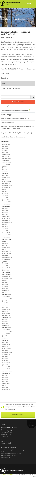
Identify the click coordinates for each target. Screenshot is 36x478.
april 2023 (5, 212)
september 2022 (7, 222)
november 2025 (6, 158)
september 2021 (7, 239)
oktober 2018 (6, 297)
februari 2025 (6, 177)
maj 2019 (5, 284)
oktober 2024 (6, 183)
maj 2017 (5, 319)
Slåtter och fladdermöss (7, 122)
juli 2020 (4, 262)
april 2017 (5, 321)
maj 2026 (5, 148)
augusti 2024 (6, 187)
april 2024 (5, 196)
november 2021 (6, 235)
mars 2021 (5, 245)
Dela (3, 83)
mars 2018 (5, 307)
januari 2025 (5, 179)
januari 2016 (5, 346)
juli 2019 (4, 280)
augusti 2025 (6, 165)
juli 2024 (4, 189)
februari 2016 (6, 344)
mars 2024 (5, 198)
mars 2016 (5, 342)
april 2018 (5, 305)
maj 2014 (5, 377)
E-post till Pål (4, 436)
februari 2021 (6, 247)
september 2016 (7, 332)
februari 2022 (6, 233)
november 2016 (6, 327)
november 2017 (6, 313)
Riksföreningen (5, 452)
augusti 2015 (6, 354)
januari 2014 (5, 385)
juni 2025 (5, 169)
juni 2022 (5, 226)
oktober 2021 (6, 237)
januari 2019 (5, 292)
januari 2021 (5, 249)
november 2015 (6, 348)
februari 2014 (6, 383)
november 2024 (6, 181)
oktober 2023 (6, 204)
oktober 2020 (6, 255)
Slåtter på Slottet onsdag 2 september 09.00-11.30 (15, 118)
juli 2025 (4, 167)
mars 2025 (5, 175)
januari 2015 (5, 365)
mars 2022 (5, 231)
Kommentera (16, 38)
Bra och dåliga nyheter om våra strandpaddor (13, 137)
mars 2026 (5, 152)
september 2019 (7, 278)
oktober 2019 (6, 276)
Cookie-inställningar (7, 474)
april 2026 (5, 150)
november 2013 (6, 389)
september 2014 (7, 371)
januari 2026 (5, 156)
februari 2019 (6, 290)
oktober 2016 (6, 330)
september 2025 (7, 163)
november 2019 (6, 274)
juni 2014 (5, 375)
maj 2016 (5, 338)
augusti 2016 (6, 334)
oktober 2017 (6, 315)
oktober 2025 (6, 160)
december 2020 (6, 251)
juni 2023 (5, 208)
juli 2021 (4, 241)
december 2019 (6, 272)
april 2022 (5, 229)
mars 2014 (5, 381)
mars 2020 (5, 266)
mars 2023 (5, 214)
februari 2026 (6, 154)
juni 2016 (5, 336)
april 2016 (5, 340)
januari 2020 (5, 270)
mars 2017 (5, 323)
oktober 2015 (6, 350)
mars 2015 (5, 360)
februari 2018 (6, 309)
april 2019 (5, 286)
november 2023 (6, 202)
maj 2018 (5, 303)
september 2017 (7, 317)
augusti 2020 (6, 259)
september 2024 (7, 185)
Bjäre (2, 17)
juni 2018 (5, 301)
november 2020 (6, 253)
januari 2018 (5, 311)
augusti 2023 (6, 206)
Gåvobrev (19, 454)
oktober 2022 (6, 220)
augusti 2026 (6, 144)
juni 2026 (5, 146)
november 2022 (6, 218)
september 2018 (7, 299)
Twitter (17, 88)
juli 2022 (4, 224)
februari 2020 (6, 268)
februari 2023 (6, 216)
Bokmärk (4, 78)
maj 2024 (5, 193)
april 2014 (5, 379)
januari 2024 (5, 200)
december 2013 (6, 387)
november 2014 (6, 367)
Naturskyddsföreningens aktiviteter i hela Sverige (15, 110)
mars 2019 (5, 288)
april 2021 (5, 243)
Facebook (7, 88)
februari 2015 (6, 363)
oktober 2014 (6, 369)
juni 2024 (5, 191)
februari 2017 (6, 325)
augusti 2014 (6, 373)
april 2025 (5, 173)
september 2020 (7, 257)
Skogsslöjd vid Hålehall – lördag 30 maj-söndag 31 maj (16, 133)
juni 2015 (5, 356)
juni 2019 (5, 282)
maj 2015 (5, 358)
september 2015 (7, 352)
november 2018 (6, 294)
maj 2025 (5, 171)
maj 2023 (5, 210)
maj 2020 (5, 264)
